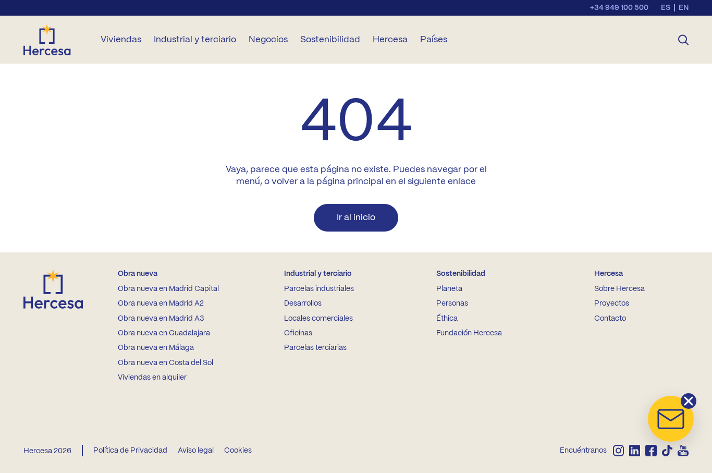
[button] (671, 419)
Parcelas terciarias (315, 347)
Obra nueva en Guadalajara (164, 333)
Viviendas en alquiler (152, 377)
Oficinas (298, 333)
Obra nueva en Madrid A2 (161, 303)
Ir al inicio (356, 217)
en (684, 7)
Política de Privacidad (130, 450)
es (665, 7)
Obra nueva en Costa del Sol (165, 363)
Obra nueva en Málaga (156, 347)
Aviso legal (196, 450)
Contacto (610, 318)
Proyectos (611, 303)
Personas (452, 303)
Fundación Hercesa (469, 333)
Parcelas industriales (319, 289)
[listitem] (618, 450)
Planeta (449, 289)
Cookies (238, 450)
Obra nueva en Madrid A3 (161, 318)
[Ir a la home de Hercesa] (55, 39)
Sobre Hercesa (619, 289)
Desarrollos (303, 303)
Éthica (447, 318)
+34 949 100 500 (619, 7)
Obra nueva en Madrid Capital (168, 289)
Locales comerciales (318, 318)
